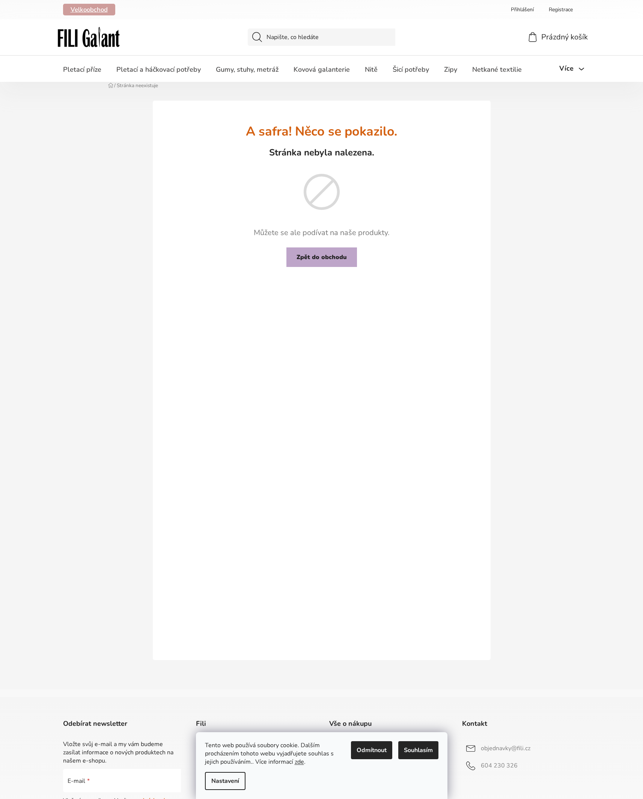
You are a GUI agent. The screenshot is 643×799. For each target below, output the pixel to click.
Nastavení (225, 781)
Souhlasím (418, 750)
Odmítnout (372, 750)
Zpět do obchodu (322, 257)
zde (299, 762)
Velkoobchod (89, 9)
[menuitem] (82, 69)
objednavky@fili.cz (505, 748)
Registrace (561, 9)
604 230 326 (499, 765)
